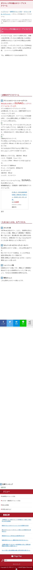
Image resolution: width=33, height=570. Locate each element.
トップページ (4, 11)
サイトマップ (16, 564)
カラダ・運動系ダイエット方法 (11, 500)
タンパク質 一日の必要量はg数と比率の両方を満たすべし (16, 550)
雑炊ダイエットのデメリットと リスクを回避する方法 (15, 525)
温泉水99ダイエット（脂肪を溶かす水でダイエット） (15, 540)
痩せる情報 (5, 505)
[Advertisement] (16, 75)
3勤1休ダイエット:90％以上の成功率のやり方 (13, 535)
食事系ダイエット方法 (16, 11)
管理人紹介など (6, 509)
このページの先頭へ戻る (16, 556)
